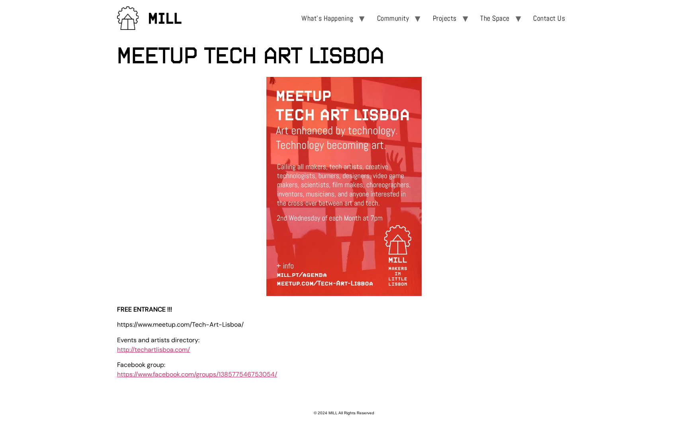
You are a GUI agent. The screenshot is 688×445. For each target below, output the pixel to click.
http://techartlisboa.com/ (153, 349)
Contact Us (549, 18)
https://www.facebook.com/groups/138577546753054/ (197, 374)
